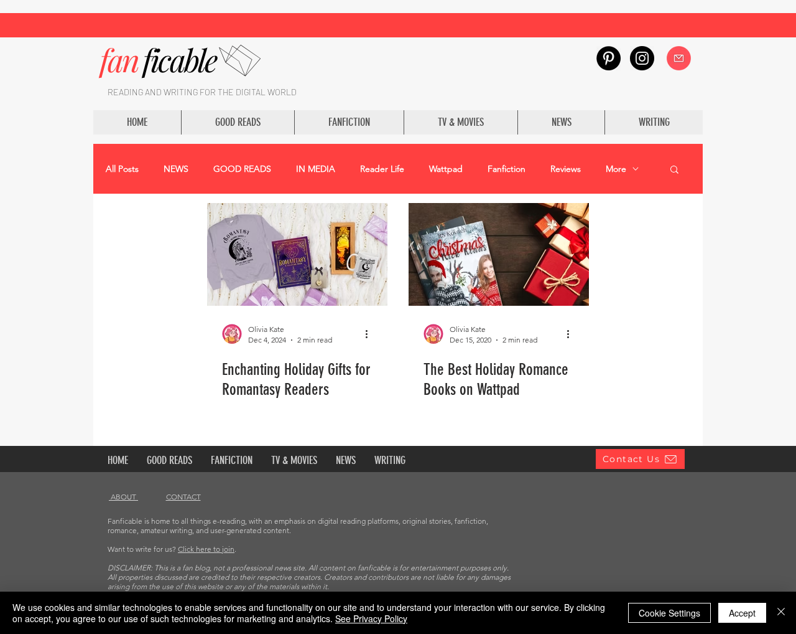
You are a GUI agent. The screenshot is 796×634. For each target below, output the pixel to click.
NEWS (176, 169)
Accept (742, 613)
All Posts (122, 169)
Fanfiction (506, 169)
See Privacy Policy (371, 618)
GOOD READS (242, 169)
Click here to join (206, 549)
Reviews (565, 169)
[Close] (781, 613)
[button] (674, 170)
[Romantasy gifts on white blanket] (297, 254)
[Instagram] (642, 58)
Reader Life (382, 169)
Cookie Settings (669, 613)
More (616, 169)
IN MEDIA (315, 169)
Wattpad (446, 169)
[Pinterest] (608, 58)
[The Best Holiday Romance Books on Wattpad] (499, 254)
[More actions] (370, 333)
